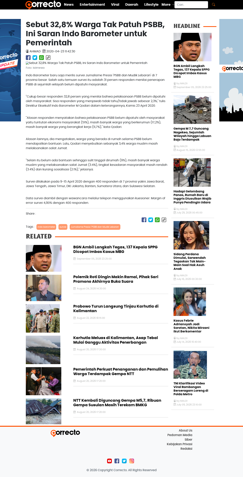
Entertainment (92, 4)
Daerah (131, 4)
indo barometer (46, 227)
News (69, 4)
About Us (185, 430)
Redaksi (186, 448)
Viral (115, 4)
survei (63, 227)
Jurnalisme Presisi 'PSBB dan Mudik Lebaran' (95, 227)
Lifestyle (151, 4)
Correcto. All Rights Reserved (135, 470)
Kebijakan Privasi (179, 444)
